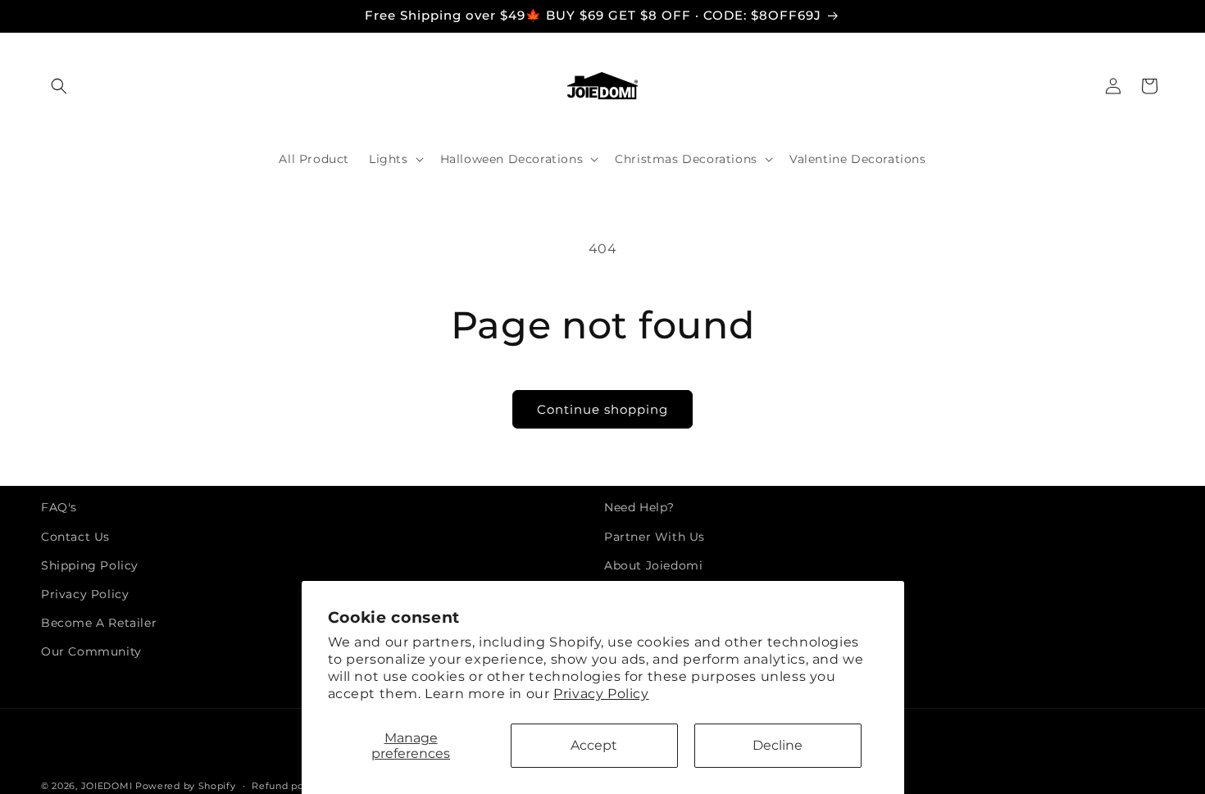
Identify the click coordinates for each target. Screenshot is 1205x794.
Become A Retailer (99, 622)
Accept (594, 745)
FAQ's (59, 507)
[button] (59, 86)
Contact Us (75, 536)
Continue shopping (602, 409)
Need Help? (639, 507)
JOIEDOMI (107, 786)
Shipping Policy (90, 565)
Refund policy (286, 785)
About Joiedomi (653, 565)
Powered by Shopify (185, 786)
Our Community (91, 651)
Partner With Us (654, 536)
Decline (778, 745)
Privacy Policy (600, 693)
